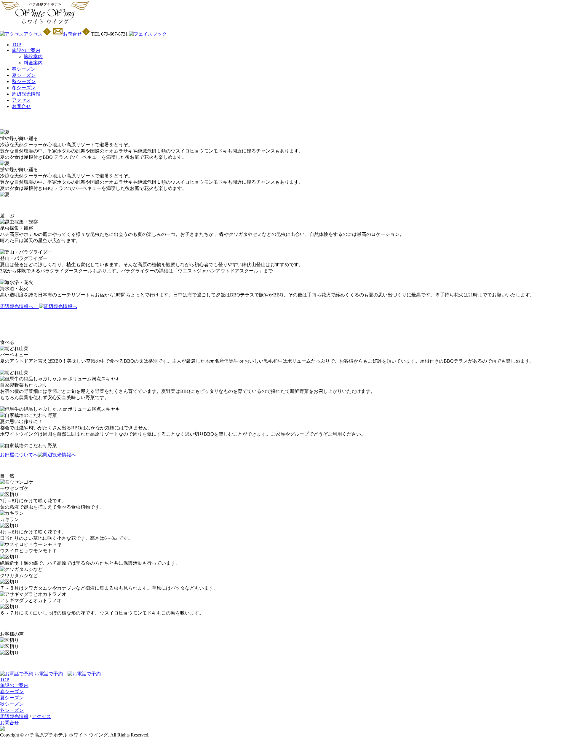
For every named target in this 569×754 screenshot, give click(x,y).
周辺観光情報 (26, 93)
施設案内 (33, 56)
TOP (16, 44)
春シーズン (24, 69)
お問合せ (21, 106)
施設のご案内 (26, 50)
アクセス (21, 100)
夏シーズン (24, 75)
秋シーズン (24, 81)
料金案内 (33, 62)
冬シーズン (24, 87)
